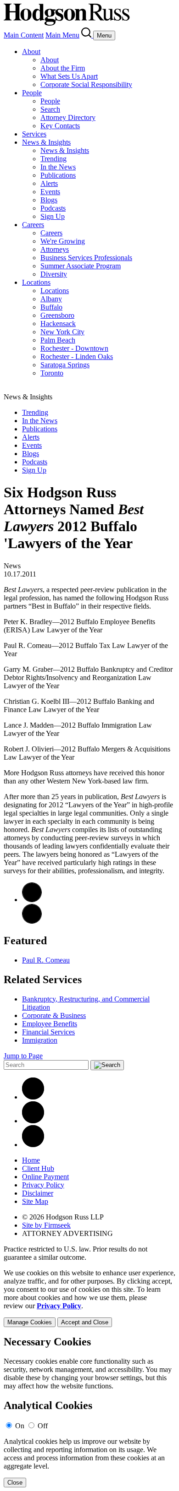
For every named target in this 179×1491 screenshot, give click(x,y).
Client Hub (38, 1168)
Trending (53, 159)
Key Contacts (60, 126)
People (32, 93)
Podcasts (53, 208)
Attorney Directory (67, 117)
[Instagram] (33, 1144)
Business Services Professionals (86, 257)
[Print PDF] (32, 899)
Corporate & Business (54, 1015)
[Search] (87, 35)
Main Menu (62, 35)
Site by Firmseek (46, 1225)
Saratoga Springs (65, 365)
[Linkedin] (33, 1097)
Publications (58, 175)
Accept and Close (84, 1322)
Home (31, 1160)
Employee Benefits (49, 1024)
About (31, 51)
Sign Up (52, 216)
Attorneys (54, 249)
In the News (58, 167)
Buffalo (51, 307)
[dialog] (89, 1298)
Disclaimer (37, 1193)
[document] (89, 1411)
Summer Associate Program (80, 266)
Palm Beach (57, 340)
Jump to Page (23, 1056)
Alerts (49, 183)
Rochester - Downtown (74, 348)
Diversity (53, 274)
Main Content (24, 35)
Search (50, 109)
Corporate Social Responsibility (86, 84)
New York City (62, 332)
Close (14, 1482)
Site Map (35, 1201)
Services (34, 134)
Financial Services (48, 1032)
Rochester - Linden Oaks (76, 356)
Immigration (39, 1040)
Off (43, 1426)
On (19, 1426)
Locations (36, 282)
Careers (33, 225)
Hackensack (58, 323)
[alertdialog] (89, 1411)
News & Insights (46, 142)
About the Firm (62, 68)
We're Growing (62, 241)
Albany (51, 299)
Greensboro (57, 315)
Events (50, 192)
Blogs (48, 200)
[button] (32, 921)
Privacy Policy (43, 1185)
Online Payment (45, 1177)
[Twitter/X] (33, 1121)
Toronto (51, 373)
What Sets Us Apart (69, 76)
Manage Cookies (29, 1322)
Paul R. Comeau (46, 960)
